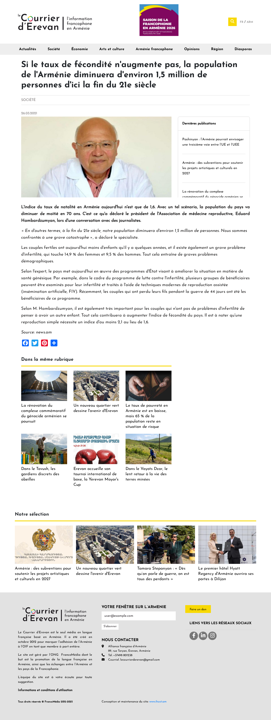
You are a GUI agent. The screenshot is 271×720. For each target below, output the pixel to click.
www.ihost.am (158, 701)
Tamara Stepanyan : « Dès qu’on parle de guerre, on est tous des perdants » (163, 574)
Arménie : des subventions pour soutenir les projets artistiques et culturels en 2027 (212, 168)
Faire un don (198, 609)
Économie (79, 49)
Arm (250, 22)
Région (217, 49)
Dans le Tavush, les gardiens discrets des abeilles (40, 474)
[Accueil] (55, 21)
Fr (242, 22)
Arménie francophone (154, 49)
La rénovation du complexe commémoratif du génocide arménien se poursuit (212, 197)
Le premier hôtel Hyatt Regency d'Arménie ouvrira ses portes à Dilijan (226, 574)
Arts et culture (111, 49)
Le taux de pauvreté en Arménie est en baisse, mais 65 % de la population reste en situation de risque (147, 416)
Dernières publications (199, 123)
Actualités (27, 49)
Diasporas (243, 49)
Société (54, 49)
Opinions (192, 49)
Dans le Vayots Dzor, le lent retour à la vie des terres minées (147, 474)
